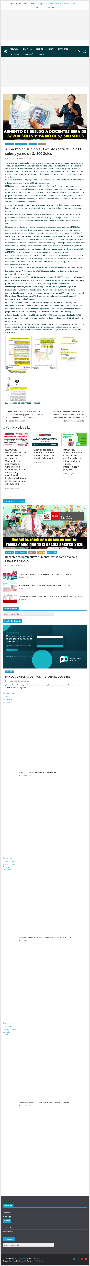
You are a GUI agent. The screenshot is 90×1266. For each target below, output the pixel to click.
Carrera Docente (21, 144)
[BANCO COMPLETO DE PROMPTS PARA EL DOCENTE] (45, 646)
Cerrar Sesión (8, 1232)
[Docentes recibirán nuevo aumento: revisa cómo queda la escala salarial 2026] (45, 527)
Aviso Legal (7, 1217)
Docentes (50, 49)
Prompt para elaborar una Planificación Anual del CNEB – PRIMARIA (44, 1103)
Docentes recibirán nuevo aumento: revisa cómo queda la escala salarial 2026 (41, 559)
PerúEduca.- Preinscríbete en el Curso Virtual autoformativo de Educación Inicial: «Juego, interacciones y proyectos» (72, 459)
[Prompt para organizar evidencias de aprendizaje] (10, 774)
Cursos (41, 54)
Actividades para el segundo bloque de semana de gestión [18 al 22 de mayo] (44, 454)
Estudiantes (63, 49)
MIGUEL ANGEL (11, 158)
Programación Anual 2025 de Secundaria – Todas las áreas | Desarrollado (46, 574)
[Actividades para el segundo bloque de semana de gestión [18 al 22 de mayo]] (45, 434)
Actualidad (15, 49)
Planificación (28, 54)
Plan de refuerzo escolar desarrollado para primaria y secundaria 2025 (45, 585)
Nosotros (6, 1212)
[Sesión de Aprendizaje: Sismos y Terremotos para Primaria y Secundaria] (10, 939)
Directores (27, 49)
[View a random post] (84, 51)
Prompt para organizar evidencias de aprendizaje (37, 772)
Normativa (14, 54)
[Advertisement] (45, 25)
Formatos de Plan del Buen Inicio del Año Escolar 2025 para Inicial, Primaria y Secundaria (52, 597)
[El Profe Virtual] (5, 51)
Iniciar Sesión (8, 1227)
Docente (39, 49)
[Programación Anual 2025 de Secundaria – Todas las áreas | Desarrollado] (10, 576)
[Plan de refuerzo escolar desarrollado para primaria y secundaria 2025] (10, 587)
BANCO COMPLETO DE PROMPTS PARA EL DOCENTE (37, 676)
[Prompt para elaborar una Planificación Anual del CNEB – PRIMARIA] (10, 1104)
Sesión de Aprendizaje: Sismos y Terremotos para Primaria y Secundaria (45, 938)
